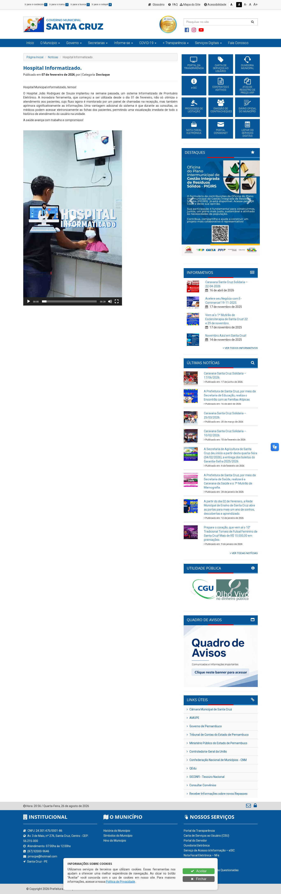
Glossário (158, 4)
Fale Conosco (238, 43)
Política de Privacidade (120, 881)
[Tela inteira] (117, 301)
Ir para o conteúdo (35, 4)
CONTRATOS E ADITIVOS (220, 88)
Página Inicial (35, 57)
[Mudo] (110, 301)
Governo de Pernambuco (205, 726)
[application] (72, 218)
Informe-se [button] (122, 43)
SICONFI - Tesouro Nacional (206, 776)
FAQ (175, 4)
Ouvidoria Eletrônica (197, 845)
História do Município (116, 830)
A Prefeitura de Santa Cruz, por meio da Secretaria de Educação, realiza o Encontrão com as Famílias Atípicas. (230, 395)
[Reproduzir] (29, 301)
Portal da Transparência (199, 830)
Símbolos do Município (117, 835)
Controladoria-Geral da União (208, 751)
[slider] (69, 301)
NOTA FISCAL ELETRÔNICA (194, 131)
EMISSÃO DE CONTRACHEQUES (220, 110)
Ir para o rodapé (101, 4)
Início (30, 43)
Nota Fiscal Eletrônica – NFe (201, 855)
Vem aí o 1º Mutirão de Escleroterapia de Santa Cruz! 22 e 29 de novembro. (226, 319)
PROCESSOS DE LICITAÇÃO (194, 110)
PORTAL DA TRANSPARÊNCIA (194, 67)
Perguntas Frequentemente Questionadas (211, 870)
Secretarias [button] (96, 43)
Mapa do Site (191, 4)
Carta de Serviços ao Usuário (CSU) (206, 835)
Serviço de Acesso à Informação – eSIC (209, 850)
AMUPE (194, 717)
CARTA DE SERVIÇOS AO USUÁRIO (221, 68)
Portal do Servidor (195, 840)
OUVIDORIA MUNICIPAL (247, 67)
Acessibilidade (216, 4)
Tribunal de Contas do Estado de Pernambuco (219, 734)
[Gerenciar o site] (255, 806)
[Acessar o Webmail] (249, 806)
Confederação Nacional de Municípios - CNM (218, 760)
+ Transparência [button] (174, 43)
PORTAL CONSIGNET (221, 131)
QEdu (192, 768)
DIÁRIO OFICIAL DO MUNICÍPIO (247, 110)
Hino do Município (114, 840)
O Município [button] (48, 43)
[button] (72, 218)
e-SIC (194, 87)
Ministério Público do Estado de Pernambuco (218, 743)
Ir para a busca (80, 4)
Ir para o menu (58, 4)
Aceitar (201, 871)
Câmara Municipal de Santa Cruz (210, 709)
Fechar (200, 879)
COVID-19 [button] (146, 43)
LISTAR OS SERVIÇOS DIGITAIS (247, 133)
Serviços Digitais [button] (207, 43)
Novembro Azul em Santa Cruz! (225, 335)
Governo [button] (72, 43)
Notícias (53, 57)
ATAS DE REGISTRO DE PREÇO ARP (247, 90)
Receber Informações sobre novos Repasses (218, 793)
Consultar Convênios (202, 785)
